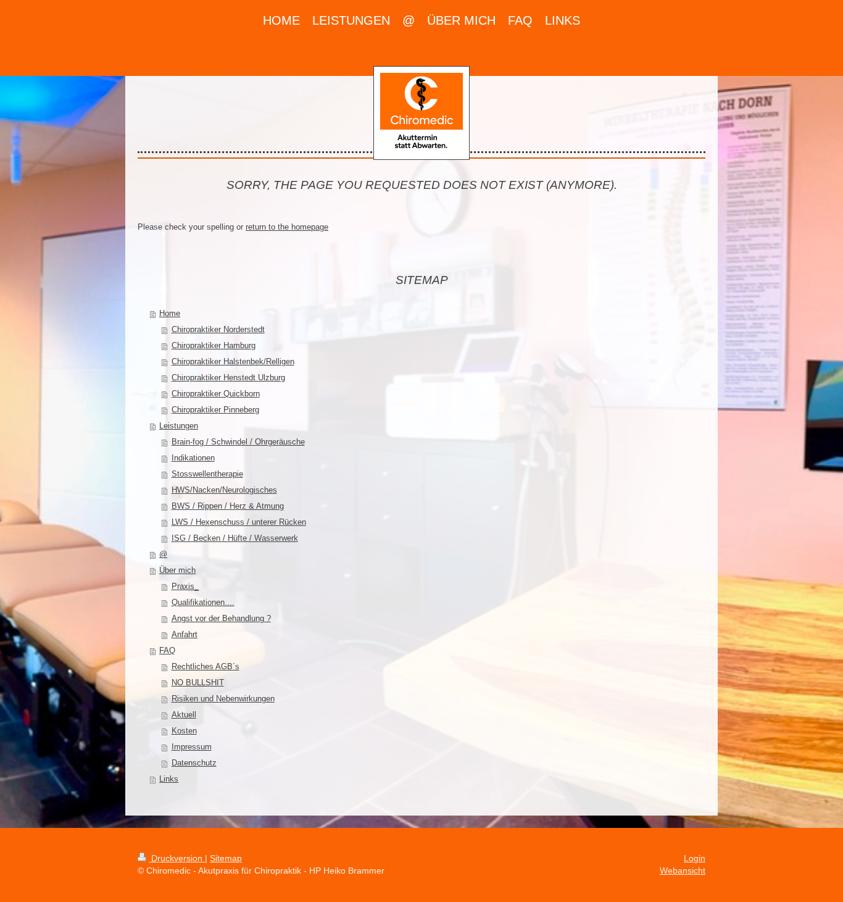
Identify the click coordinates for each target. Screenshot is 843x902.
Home (169, 313)
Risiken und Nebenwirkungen (223, 698)
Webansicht (682, 870)
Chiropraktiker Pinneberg (215, 409)
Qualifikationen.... (203, 602)
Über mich (177, 570)
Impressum (192, 746)
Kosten (184, 730)
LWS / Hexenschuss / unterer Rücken (239, 522)
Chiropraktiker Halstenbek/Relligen (233, 361)
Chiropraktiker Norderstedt (218, 329)
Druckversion (177, 858)
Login (694, 858)
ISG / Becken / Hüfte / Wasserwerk (235, 538)
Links (168, 778)
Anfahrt (184, 634)
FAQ (167, 650)
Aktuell (184, 714)
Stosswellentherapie (207, 473)
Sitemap (226, 858)
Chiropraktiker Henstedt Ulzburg (228, 377)
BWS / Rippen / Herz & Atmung (228, 506)
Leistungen (178, 425)
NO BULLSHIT (198, 682)
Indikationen (193, 457)
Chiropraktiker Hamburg (213, 345)
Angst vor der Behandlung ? (221, 618)
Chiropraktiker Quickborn (216, 393)
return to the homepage (287, 227)
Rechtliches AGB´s (205, 666)
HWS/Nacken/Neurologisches (224, 490)
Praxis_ (185, 586)
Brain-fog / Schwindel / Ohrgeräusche (238, 441)
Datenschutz (194, 762)
